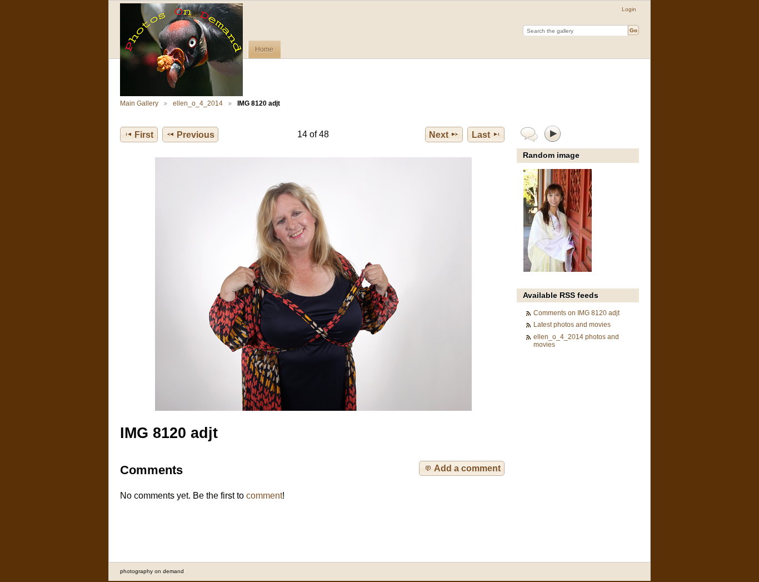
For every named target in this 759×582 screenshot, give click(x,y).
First (143, 135)
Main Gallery (139, 103)
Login (629, 9)
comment (264, 495)
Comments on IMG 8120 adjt (576, 312)
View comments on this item (529, 133)
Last (481, 135)
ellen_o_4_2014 (198, 103)
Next (438, 135)
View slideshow (553, 133)
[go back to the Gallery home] (181, 49)
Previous (195, 135)
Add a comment (467, 468)
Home (264, 49)
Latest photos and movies (572, 324)
